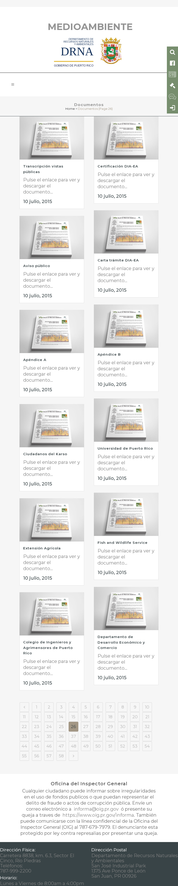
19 (123, 716)
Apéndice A (34, 360)
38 (85, 736)
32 (147, 726)
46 (49, 746)
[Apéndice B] (126, 326)
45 (36, 746)
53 (135, 746)
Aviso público (36, 266)
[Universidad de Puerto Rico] (126, 420)
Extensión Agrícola (42, 548)
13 (49, 716)
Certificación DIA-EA (118, 166)
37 (73, 736)
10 (147, 707)
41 (123, 736)
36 (61, 736)
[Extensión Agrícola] (51, 520)
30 (122, 726)
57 (49, 756)
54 (147, 746)
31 (135, 726)
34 (36, 736)
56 (36, 756)
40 (110, 736)
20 (135, 716)
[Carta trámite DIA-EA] (126, 232)
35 (49, 736)
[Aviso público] (51, 237)
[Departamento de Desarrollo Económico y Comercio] (126, 608)
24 (49, 726)
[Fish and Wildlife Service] (126, 514)
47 (61, 746)
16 (86, 716)
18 (110, 716)
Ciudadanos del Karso (45, 454)
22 (24, 726)
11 (24, 716)
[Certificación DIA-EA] (126, 138)
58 (61, 756)
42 (135, 736)
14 (61, 716)
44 (24, 746)
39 (98, 736)
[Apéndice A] (51, 331)
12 (37, 716)
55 (24, 756)
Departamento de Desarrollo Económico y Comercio (121, 642)
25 (61, 726)
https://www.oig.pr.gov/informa (97, 815)
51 (110, 746)
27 (85, 726)
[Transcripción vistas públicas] (51, 138)
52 (122, 746)
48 (73, 746)
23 (36, 726)
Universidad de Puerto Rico (125, 448)
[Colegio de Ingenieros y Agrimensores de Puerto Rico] (51, 613)
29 (110, 726)
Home (70, 108)
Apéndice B (109, 354)
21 (147, 716)
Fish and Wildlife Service (123, 542)
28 (98, 726)
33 (24, 736)
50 (98, 746)
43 (147, 736)
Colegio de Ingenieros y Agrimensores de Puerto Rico (48, 647)
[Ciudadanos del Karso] (51, 425)
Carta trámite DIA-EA (118, 260)
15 (73, 716)
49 (86, 746)
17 (98, 716)
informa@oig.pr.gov (96, 809)
